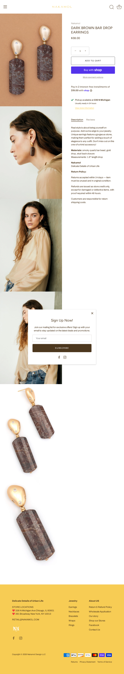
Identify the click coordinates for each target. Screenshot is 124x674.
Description (77, 119)
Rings (71, 625)
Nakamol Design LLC (36, 654)
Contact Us (94, 629)
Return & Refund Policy (100, 607)
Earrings (73, 607)
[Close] (92, 313)
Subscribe (62, 348)
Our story (93, 616)
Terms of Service (104, 662)
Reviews (90, 119)
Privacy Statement (87, 662)
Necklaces (74, 611)
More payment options (93, 77)
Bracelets (73, 616)
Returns (74, 662)
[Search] (111, 7)
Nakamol (75, 23)
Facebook (94, 625)
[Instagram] (64, 357)
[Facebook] (59, 357)
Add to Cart (93, 61)
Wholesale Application (100, 611)
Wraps (72, 620)
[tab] (78, 120)
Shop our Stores (97, 620)
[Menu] (5, 6)
